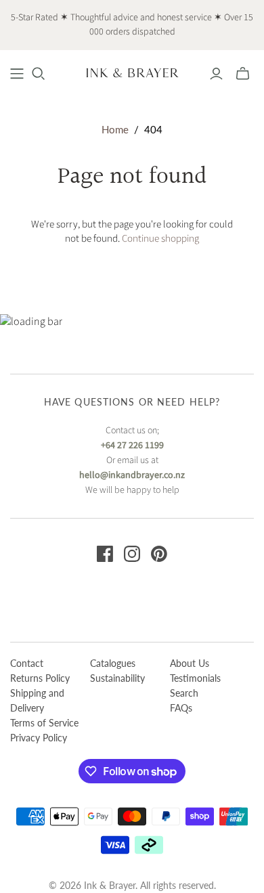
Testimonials (195, 678)
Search (184, 693)
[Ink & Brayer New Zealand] (132, 72)
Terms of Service (44, 722)
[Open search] (38, 74)
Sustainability (117, 678)
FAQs (181, 708)
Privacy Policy (38, 737)
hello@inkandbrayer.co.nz (132, 475)
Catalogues (112, 663)
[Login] (216, 73)
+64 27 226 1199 (132, 445)
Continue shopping (160, 239)
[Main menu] (17, 74)
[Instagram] (132, 554)
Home (115, 129)
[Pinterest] (159, 554)
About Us (189, 663)
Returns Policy (40, 678)
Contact (26, 663)
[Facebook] (105, 554)
